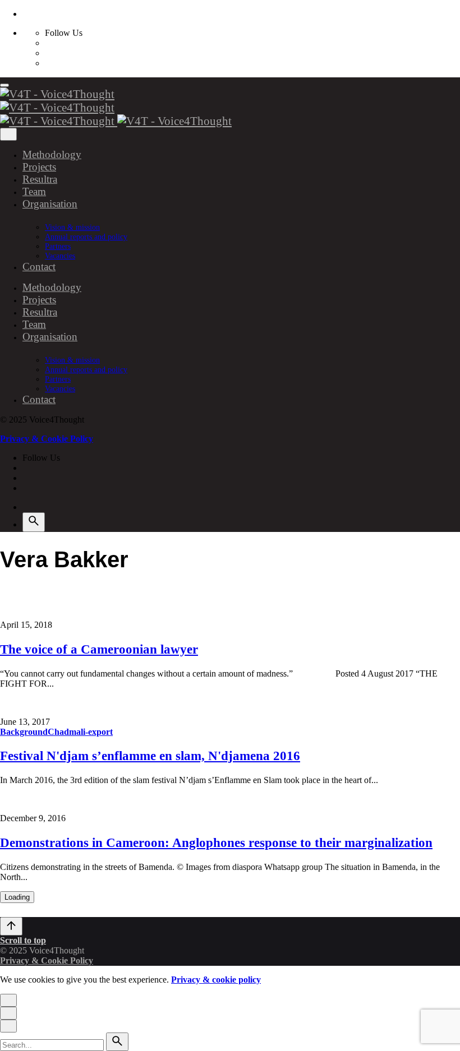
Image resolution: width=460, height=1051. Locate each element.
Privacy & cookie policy (216, 979)
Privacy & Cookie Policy (46, 438)
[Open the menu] (4, 85)
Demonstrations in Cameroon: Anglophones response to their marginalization (216, 843)
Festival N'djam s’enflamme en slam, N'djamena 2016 (150, 756)
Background (24, 732)
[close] (8, 134)
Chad (58, 732)
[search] (117, 1042)
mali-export (91, 732)
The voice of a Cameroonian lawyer (99, 649)
